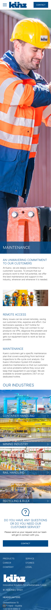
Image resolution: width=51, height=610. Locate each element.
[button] (4, 606)
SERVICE (30, 558)
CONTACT (25, 543)
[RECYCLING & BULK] (25, 489)
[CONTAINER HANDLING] (25, 404)
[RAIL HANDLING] (25, 460)
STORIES (30, 563)
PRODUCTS (8, 558)
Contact (40, 5)
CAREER (7, 563)
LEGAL (29, 567)
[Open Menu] (5, 4)
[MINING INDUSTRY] (25, 432)
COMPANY (8, 567)
